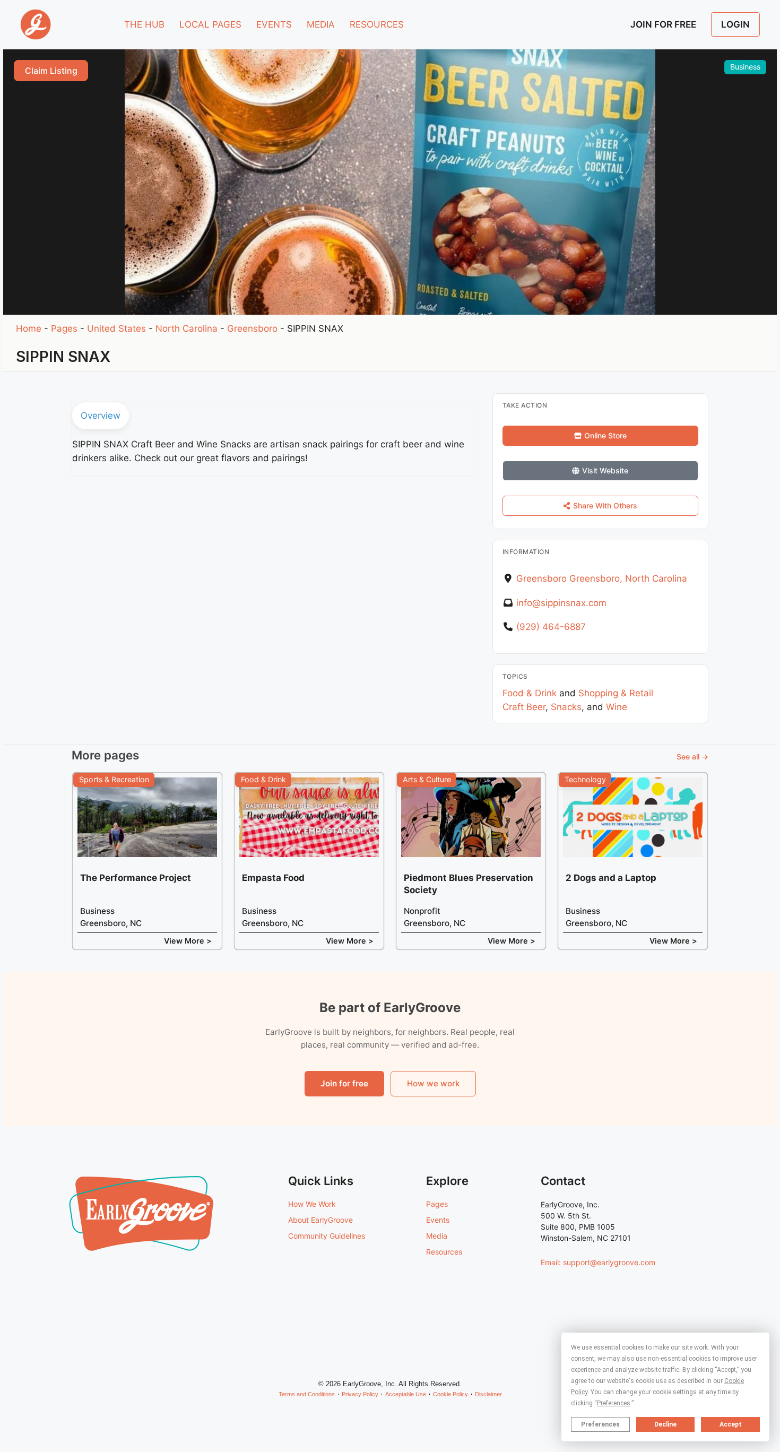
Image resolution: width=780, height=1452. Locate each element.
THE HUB (144, 24)
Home (28, 328)
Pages (64, 328)
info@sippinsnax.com (561, 603)
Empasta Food (273, 877)
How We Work (312, 1203)
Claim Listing (51, 70)
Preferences (600, 1424)
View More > (188, 940)
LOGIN (735, 24)
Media (436, 1235)
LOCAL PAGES (210, 24)
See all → (692, 756)
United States (116, 328)
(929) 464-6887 (551, 626)
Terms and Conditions (307, 1394)
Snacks (566, 707)
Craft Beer (523, 707)
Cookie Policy (450, 1394)
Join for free (344, 1083)
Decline (665, 1424)
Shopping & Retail (615, 693)
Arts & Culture (427, 779)
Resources (444, 1251)
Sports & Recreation (114, 779)
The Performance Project (135, 877)
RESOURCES (377, 24)
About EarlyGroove (320, 1219)
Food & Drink (529, 693)
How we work (433, 1083)
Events (437, 1219)
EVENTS (274, 24)
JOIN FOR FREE (663, 24)
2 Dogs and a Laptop (611, 877)
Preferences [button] (613, 1403)
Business (745, 66)
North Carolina (186, 328)
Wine (616, 707)
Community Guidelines (326, 1235)
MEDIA (321, 24)
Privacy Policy (360, 1394)
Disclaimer (488, 1394)
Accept (731, 1424)
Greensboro (252, 328)
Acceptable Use (405, 1394)
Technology (585, 779)
